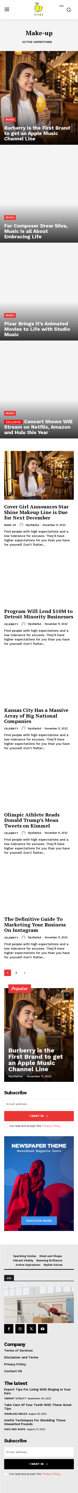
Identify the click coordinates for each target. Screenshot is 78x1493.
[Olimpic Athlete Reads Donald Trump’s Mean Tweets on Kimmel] (39, 783)
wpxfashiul (32, 525)
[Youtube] (42, 1328)
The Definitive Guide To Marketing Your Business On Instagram (35, 924)
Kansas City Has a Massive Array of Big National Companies (36, 715)
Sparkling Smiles (15, 1413)
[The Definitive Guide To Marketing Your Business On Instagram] (39, 887)
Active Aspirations (37, 42)
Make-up (10, 525)
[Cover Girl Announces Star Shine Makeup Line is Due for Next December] (39, 475)
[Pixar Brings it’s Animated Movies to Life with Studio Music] (39, 294)
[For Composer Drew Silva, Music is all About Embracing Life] (39, 196)
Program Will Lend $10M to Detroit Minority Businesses (38, 614)
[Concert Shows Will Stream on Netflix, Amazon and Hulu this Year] (39, 391)
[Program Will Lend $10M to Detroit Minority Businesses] (39, 579)
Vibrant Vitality (15, 1398)
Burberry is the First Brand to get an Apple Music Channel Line (35, 1060)
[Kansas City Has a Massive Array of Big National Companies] (39, 678)
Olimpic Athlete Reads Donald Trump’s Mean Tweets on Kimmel (31, 820)
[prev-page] (59, 995)
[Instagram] (20, 1328)
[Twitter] (31, 1328)
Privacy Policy (51, 1125)
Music (10, 119)
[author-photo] (22, 525)
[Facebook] (8, 1328)
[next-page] (24, 973)
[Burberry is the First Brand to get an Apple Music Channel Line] (39, 98)
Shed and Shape (14, 1429)
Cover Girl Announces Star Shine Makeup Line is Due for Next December (36, 512)
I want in (36, 1115)
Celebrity (11, 624)
